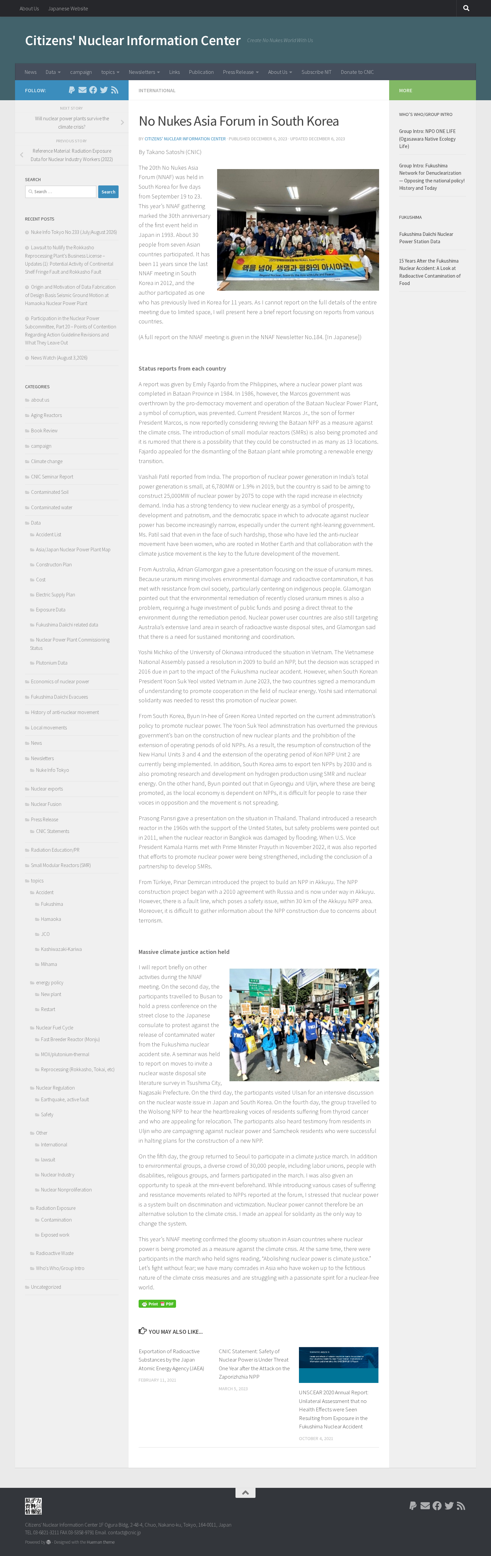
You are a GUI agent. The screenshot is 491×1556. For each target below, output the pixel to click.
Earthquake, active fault (65, 1099)
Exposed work (55, 1235)
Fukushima (52, 904)
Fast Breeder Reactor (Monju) (70, 1039)
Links (174, 71)
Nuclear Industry (57, 1174)
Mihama (49, 964)
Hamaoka (51, 919)
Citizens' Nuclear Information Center (132, 40)
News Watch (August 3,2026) (59, 358)
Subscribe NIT (317, 71)
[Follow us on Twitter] (104, 90)
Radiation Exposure (55, 1208)
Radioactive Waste (54, 1253)
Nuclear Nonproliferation (66, 1189)
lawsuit (48, 1159)
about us (40, 400)
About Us (29, 8)
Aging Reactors (46, 415)
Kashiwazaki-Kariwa (61, 949)
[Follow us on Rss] (115, 90)
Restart (48, 1009)
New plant (51, 994)
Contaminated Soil (49, 492)
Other (41, 1133)
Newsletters (142, 71)
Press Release (238, 71)
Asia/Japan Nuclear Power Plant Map (73, 549)
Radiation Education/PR (55, 850)
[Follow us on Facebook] (93, 90)
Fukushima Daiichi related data (67, 624)
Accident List (48, 534)
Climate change (46, 461)
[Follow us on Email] (82, 90)
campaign (81, 71)
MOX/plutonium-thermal (65, 1054)
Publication (201, 71)
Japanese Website (68, 8)
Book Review (44, 430)
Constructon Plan (54, 564)
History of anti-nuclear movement (65, 712)
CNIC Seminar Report (52, 476)
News (30, 71)
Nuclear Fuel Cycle (54, 1027)
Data (51, 71)
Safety (47, 1114)
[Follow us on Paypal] (72, 90)
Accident (44, 892)
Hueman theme (101, 1542)
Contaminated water (51, 507)
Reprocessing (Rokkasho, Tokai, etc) (78, 1069)
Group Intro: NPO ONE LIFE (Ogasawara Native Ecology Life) (427, 138)
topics (108, 71)
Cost (40, 579)
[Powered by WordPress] (48, 1542)
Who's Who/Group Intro (60, 1268)
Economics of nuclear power (60, 681)
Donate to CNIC (357, 71)
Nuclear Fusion (46, 804)
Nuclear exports (47, 789)
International (157, 90)
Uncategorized (46, 1287)
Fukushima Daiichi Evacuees (59, 697)
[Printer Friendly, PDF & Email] (157, 1303)
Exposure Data (50, 609)
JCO (45, 934)
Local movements (49, 727)
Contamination (56, 1220)
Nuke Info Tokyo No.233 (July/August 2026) (74, 232)
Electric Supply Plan (55, 594)
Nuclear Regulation (55, 1088)
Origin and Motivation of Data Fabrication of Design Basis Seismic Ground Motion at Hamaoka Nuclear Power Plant (70, 295)
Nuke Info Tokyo (52, 770)
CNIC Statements (52, 831)
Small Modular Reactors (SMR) (61, 865)
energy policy (49, 982)
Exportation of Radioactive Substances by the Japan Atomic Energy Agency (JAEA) (171, 1360)
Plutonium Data (51, 663)
